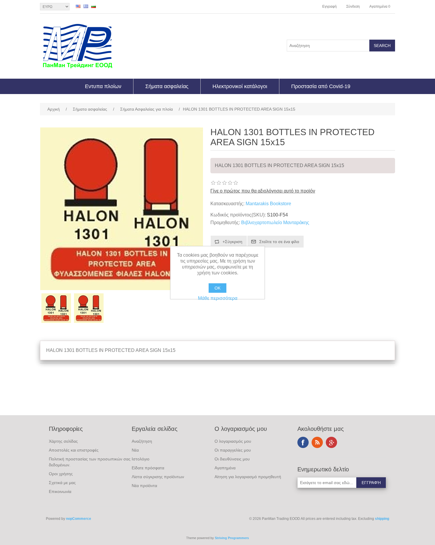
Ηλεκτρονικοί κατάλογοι (239, 86)
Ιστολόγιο (140, 459)
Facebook (303, 442)
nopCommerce (78, 519)
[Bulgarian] (93, 6)
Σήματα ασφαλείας (166, 86)
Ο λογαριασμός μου (233, 441)
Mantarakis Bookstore (268, 203)
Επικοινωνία (60, 491)
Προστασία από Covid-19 (320, 86)
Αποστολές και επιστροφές (74, 450)
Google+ (331, 442)
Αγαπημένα (225, 467)
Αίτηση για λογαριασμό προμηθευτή (248, 476)
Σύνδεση (353, 6)
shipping (382, 519)
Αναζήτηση (142, 441)
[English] (78, 6)
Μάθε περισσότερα (217, 298)
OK (217, 288)
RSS (317, 442)
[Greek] (85, 6)
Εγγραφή (329, 6)
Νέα (135, 450)
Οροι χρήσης (61, 473)
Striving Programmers (232, 538)
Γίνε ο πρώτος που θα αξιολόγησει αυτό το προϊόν (262, 190)
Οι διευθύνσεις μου (232, 459)
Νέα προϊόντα (144, 485)
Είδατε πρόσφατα (148, 467)
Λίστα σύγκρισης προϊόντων (158, 476)
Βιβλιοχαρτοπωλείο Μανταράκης (275, 222)
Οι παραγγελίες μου (233, 450)
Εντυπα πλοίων (103, 86)
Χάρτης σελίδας (63, 441)
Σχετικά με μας (62, 482)
